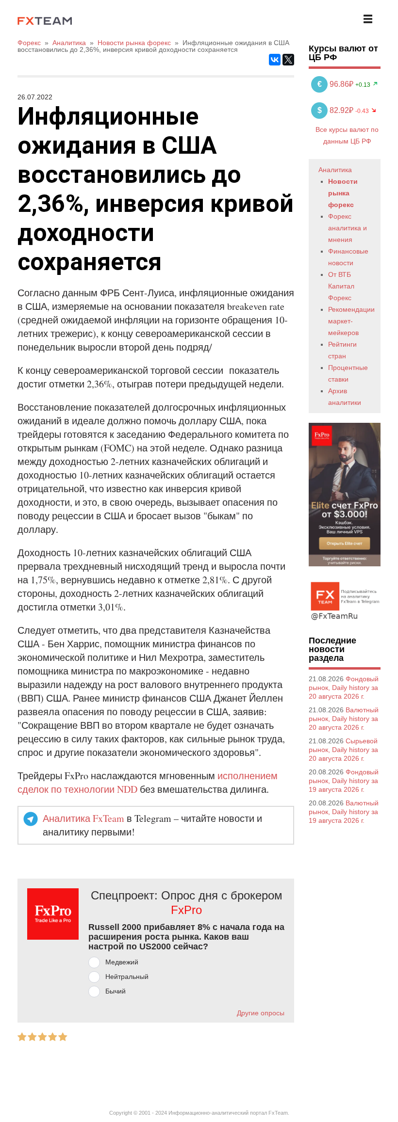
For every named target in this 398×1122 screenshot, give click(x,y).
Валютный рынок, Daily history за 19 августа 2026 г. (344, 811)
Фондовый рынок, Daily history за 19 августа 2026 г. (344, 780)
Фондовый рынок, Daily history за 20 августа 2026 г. (344, 687)
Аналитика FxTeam (83, 818)
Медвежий (121, 962)
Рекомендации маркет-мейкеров (351, 321)
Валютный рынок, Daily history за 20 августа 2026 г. (344, 718)
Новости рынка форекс (343, 192)
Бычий (115, 991)
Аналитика (335, 170)
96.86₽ (336, 84)
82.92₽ (336, 110)
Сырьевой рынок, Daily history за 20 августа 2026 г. (343, 749)
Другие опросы (260, 1013)
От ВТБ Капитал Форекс (341, 286)
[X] (288, 59)
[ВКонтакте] (275, 59)
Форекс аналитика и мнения (347, 227)
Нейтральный (127, 976)
